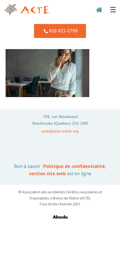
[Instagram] (64, 145)
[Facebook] (55, 145)
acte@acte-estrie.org (60, 131)
